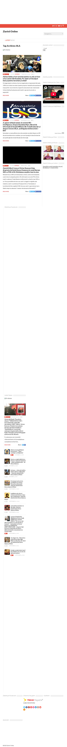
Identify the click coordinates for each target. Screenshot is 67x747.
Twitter (32, 95)
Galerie (6, 120)
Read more (6, 95)
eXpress (17, 74)
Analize (8, 417)
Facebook (39, 95)
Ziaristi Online (10, 31)
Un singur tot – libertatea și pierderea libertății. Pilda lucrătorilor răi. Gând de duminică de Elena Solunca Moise (14, 540)
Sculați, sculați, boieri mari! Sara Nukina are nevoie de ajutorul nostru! (18, 551)
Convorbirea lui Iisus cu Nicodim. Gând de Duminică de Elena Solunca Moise (17, 508)
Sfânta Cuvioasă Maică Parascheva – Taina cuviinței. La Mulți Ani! (17, 451)
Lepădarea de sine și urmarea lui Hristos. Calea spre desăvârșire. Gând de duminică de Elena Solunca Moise (15, 496)
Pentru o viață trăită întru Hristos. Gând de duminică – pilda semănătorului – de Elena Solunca (18, 461)
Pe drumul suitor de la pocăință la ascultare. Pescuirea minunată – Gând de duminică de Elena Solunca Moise (13, 484)
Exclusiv (6, 74)
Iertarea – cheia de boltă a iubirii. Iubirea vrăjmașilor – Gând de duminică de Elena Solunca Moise (18, 472)
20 (33, 74)
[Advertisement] (33, 11)
